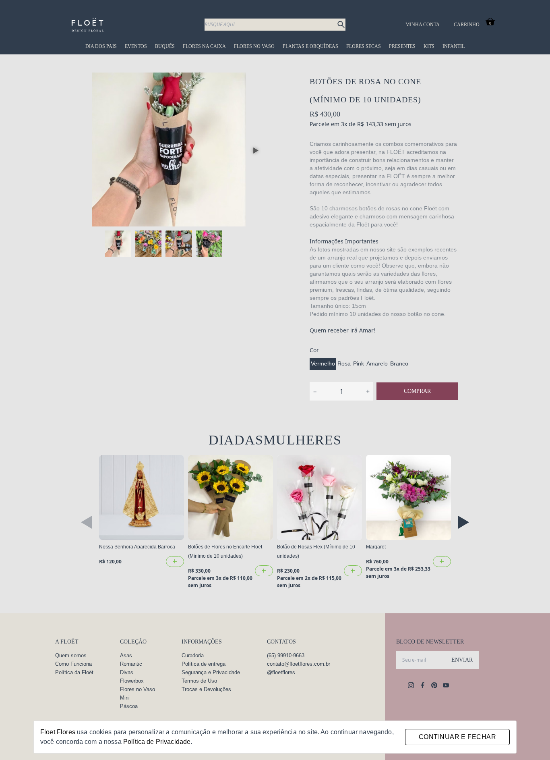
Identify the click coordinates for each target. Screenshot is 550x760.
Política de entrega (203, 664)
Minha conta (422, 24)
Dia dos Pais (101, 46)
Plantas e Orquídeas (310, 46)
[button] (256, 151)
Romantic (131, 664)
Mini (125, 698)
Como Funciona (73, 664)
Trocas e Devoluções (206, 689)
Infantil (453, 46)
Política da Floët (74, 672)
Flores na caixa (204, 46)
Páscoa (129, 706)
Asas (126, 655)
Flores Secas (363, 46)
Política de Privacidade (156, 741)
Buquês (165, 46)
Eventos (136, 46)
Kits (429, 46)
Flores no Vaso (254, 46)
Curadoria (193, 655)
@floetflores (281, 672)
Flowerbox (132, 681)
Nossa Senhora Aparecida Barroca (137, 547)
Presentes (402, 46)
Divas (126, 672)
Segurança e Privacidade (211, 672)
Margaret (376, 547)
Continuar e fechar (457, 736)
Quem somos (71, 655)
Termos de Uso (199, 681)
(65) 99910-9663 (285, 655)
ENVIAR (462, 660)
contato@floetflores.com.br (298, 664)
